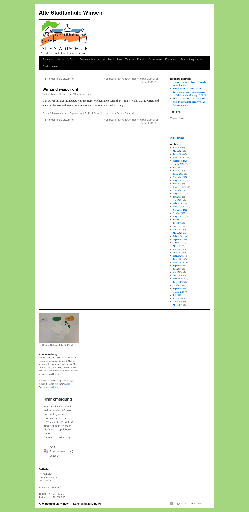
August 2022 (178, 216)
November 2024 (180, 177)
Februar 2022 (179, 236)
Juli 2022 (177, 219)
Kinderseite (171, 59)
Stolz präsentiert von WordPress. (188, 503)
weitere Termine (177, 137)
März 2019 (177, 304)
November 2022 (180, 209)
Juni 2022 (177, 222)
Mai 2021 (177, 245)
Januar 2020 (178, 281)
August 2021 (178, 242)
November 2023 (180, 190)
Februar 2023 (179, 203)
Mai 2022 (177, 226)
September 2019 (180, 288)
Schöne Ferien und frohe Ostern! (187, 88)
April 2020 (177, 272)
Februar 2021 (179, 255)
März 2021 (177, 252)
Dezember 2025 (180, 157)
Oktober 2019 (179, 285)
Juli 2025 (177, 167)
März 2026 (177, 150)
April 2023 (177, 199)
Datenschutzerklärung (87, 503)
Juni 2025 (177, 170)
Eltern (73, 59)
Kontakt (141, 59)
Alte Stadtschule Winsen (70, 12)
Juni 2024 (177, 183)
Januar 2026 (178, 154)
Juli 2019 (177, 295)
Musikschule (115, 59)
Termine (129, 59)
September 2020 (180, 265)
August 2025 (178, 163)
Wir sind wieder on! (181, 104)
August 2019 (178, 291)
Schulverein (155, 59)
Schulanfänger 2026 (191, 59)
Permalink (129, 113)
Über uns (61, 59)
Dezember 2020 (180, 262)
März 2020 (177, 275)
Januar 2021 (178, 258)
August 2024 (178, 180)
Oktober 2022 (179, 213)
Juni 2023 (177, 196)
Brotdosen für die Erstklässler (58, 78)
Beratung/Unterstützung (92, 59)
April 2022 (177, 229)
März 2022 (177, 232)
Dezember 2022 (180, 206)
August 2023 (178, 193)
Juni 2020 (177, 268)
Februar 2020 (179, 278)
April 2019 (177, 301)
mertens (87, 93)
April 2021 (177, 249)
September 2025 (180, 160)
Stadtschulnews (51, 66)
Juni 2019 (177, 298)
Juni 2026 (177, 147)
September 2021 (180, 239)
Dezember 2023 (180, 186)
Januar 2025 (178, 173)
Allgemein (75, 113)
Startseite (48, 59)
